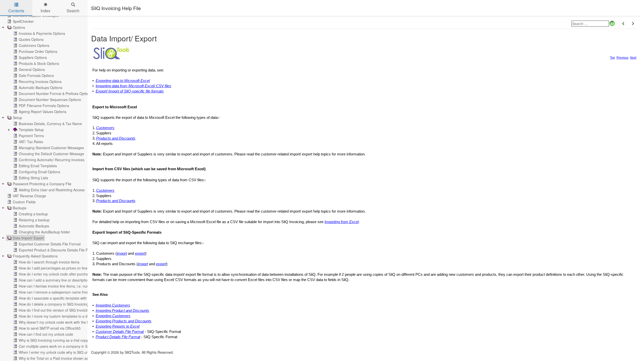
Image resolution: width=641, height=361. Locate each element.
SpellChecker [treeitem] (23, 21)
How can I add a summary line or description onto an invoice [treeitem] (66, 280)
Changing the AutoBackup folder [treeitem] (44, 231)
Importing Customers (113, 305)
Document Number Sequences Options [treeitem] (50, 99)
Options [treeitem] (19, 27)
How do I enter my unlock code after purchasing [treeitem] (57, 274)
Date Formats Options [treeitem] (36, 75)
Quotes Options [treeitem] (31, 39)
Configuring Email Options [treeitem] (39, 171)
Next (633, 57)
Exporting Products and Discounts (123, 321)
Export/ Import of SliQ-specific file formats (130, 91)
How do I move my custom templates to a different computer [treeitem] (66, 316)
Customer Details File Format (120, 332)
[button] (623, 24)
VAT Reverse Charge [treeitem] (29, 195)
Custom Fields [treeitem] (24, 201)
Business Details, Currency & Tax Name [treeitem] (50, 123)
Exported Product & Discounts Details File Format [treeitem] (58, 249)
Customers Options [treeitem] (34, 45)
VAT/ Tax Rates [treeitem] (31, 141)
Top (612, 57)
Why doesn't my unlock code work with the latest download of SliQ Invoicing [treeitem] (78, 322)
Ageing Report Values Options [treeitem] (42, 111)
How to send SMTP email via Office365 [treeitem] (50, 328)
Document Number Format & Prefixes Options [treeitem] (55, 93)
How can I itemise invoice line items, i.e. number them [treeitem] (61, 286)
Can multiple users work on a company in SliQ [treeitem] (55, 346)
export (140, 253)
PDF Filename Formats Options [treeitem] (44, 105)
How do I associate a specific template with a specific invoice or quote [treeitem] (74, 298)
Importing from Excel (342, 222)
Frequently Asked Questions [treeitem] (35, 255)
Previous (622, 57)
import (122, 253)
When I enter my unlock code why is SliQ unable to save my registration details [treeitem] (81, 352)
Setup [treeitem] (17, 117)
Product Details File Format (118, 337)
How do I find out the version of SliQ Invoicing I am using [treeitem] (63, 310)
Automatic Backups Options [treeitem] (40, 87)
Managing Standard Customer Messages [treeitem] (51, 147)
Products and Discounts (115, 138)
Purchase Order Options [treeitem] (38, 51)
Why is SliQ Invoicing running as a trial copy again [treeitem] (58, 340)
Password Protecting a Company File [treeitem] (42, 183)
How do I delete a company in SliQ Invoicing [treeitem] (53, 304)
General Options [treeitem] (32, 69)
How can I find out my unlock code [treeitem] (46, 334)
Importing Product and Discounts (122, 311)
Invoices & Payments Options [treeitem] (42, 33)
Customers (105, 128)
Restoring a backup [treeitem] (34, 219)
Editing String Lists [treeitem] (33, 177)
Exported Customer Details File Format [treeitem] (50, 243)
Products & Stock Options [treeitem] (39, 63)
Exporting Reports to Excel (117, 326)
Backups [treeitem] (19, 207)
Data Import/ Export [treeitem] (28, 237)
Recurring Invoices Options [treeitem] (40, 81)
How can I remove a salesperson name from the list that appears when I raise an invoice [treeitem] (89, 292)
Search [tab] (73, 11)
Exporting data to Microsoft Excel (123, 81)
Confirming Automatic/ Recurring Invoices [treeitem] (51, 159)
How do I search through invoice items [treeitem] (49, 261)
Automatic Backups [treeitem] (34, 225)
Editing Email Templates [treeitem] (38, 165)
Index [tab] (45, 11)
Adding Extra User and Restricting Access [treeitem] (52, 189)
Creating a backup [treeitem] (33, 213)
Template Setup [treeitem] (31, 129)
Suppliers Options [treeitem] (33, 57)
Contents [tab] (16, 11)
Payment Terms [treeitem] (31, 135)
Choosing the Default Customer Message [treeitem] (51, 153)
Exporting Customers (113, 316)
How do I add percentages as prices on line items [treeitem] (58, 267)
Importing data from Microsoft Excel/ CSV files (133, 86)
